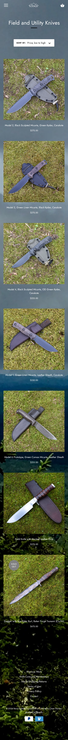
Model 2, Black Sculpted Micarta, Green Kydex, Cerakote (34, 125)
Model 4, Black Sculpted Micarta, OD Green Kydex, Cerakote (34, 291)
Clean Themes (56, 708)
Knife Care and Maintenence (34, 676)
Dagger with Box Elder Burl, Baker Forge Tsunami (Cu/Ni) (34, 621)
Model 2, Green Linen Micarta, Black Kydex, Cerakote (34, 207)
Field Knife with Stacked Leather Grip (34, 539)
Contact (34, 696)
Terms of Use (34, 686)
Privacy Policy (34, 691)
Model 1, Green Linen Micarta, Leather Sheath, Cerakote (34, 375)
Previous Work (34, 671)
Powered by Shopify (34, 712)
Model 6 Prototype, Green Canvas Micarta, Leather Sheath (34, 457)
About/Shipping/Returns (34, 681)
